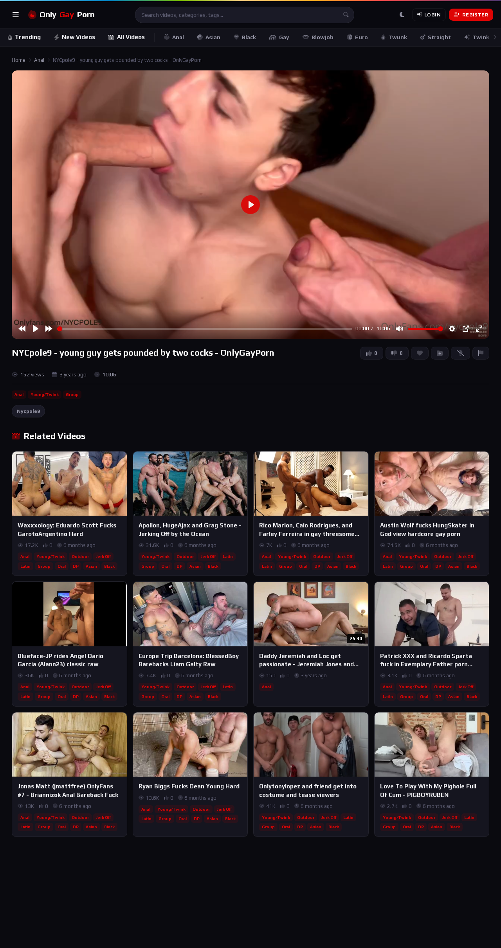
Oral (62, 566)
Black (249, 37)
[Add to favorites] (120, 461)
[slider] (204, 329)
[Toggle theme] (402, 15)
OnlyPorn (67, 14)
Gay (284, 37)
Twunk (397, 37)
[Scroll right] (494, 37)
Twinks (482, 37)
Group (72, 394)
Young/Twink (45, 394)
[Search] (346, 15)
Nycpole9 (28, 411)
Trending (28, 37)
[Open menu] (15, 15)
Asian (212, 37)
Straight (439, 37)
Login (432, 15)
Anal (178, 37)
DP (76, 566)
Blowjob (322, 37)
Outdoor (80, 556)
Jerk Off (103, 556)
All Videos (131, 37)
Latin (25, 566)
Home (18, 60)
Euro (361, 37)
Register (475, 15)
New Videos (78, 37)
